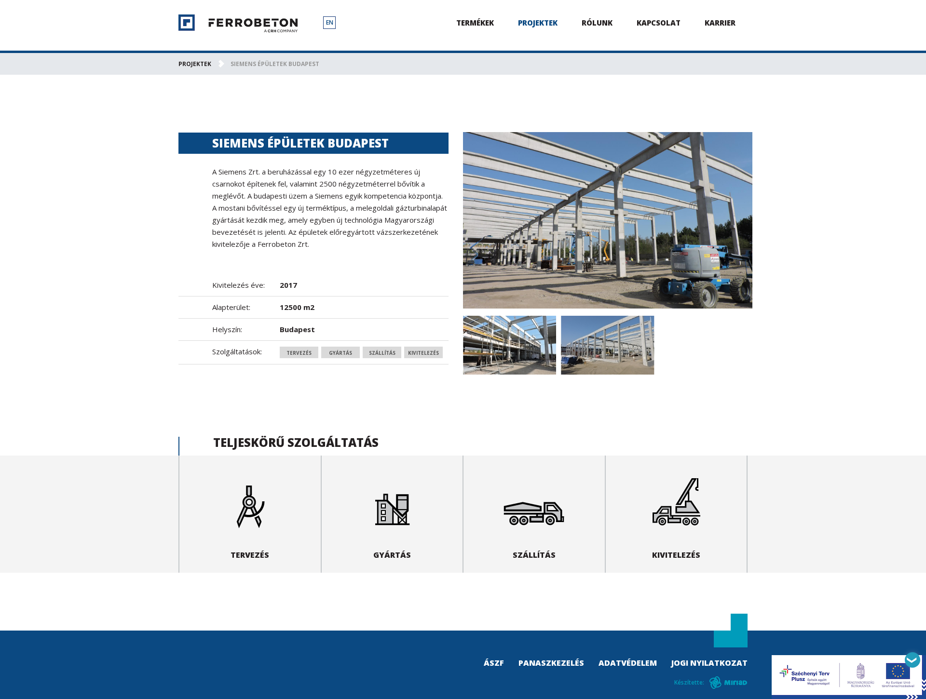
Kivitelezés (423, 353)
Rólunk (597, 22)
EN (329, 22)
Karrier (720, 22)
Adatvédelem (628, 663)
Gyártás (340, 353)
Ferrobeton (238, 23)
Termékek (475, 22)
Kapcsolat (659, 22)
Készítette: (689, 682)
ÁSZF (494, 663)
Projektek (538, 22)
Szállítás (382, 353)
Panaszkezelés (551, 663)
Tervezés (299, 353)
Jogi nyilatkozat (709, 663)
